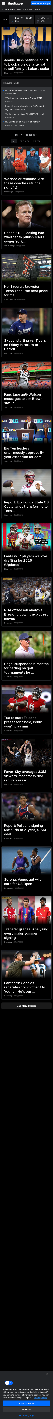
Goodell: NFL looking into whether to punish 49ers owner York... (24, 237)
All (14, 141)
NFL (19, 9)
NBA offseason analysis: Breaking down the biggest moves (26, 614)
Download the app (41, 3)
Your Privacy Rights (26, 1415)
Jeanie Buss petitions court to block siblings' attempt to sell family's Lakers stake (26, 64)
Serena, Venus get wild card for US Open (23, 881)
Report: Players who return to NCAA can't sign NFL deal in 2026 (24, 108)
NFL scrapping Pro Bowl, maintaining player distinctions (25, 92)
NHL (31, 9)
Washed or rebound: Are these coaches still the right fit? (24, 183)
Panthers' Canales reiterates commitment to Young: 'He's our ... (24, 987)
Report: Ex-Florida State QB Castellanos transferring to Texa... (26, 506)
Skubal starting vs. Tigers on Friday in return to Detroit (25, 344)
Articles (25, 141)
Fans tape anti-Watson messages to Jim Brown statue (23, 398)
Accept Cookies (26, 1403)
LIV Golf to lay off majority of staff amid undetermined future (23, 123)
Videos (37, 141)
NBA (25, 9)
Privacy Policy (40, 1397)
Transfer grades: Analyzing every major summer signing (26, 933)
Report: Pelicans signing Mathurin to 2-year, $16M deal (25, 830)
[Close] (47, 1374)
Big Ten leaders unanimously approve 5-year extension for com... (24, 452)
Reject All (26, 1409)
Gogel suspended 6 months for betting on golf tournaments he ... (26, 668)
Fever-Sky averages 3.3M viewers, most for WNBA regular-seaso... (25, 776)
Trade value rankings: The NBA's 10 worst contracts (24, 115)
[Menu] (4, 3)
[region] (26, 1395)
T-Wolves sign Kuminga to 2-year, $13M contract (23, 100)
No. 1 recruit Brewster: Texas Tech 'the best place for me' (26, 291)
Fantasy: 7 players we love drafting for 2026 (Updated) (25, 560)
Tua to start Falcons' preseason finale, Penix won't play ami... (23, 722)
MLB (37, 9)
